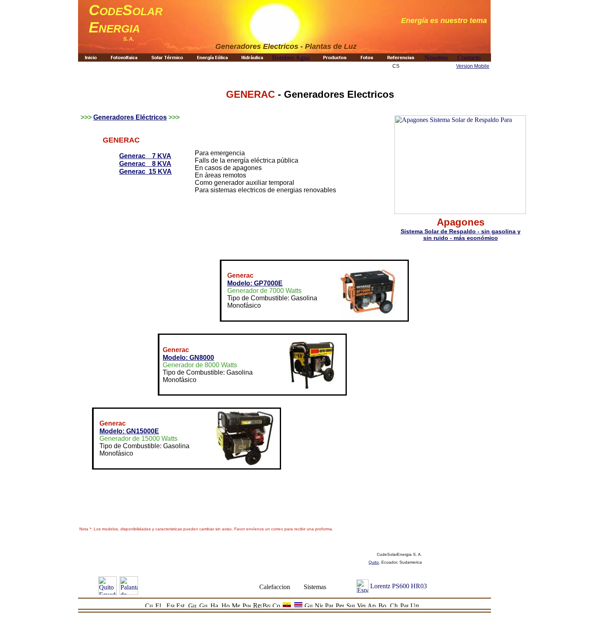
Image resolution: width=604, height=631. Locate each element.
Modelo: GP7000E (255, 283)
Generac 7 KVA (145, 155)
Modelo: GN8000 (188, 357)
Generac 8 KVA (145, 163)
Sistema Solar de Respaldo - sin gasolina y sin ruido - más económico (461, 234)
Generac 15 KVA (145, 171)
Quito (374, 562)
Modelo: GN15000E (129, 431)
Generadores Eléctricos (130, 117)
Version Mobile (472, 66)
